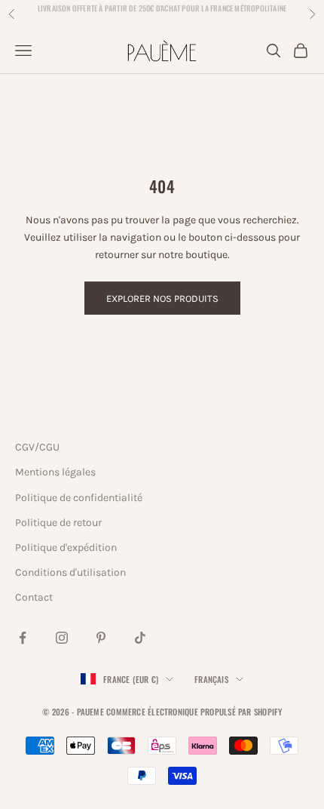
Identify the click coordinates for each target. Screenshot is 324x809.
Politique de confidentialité (78, 497)
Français (211, 679)
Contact (34, 597)
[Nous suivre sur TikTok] (140, 637)
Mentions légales (55, 472)
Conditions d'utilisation (70, 572)
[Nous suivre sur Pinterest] (101, 637)
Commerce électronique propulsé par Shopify (194, 712)
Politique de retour (58, 522)
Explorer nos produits (162, 298)
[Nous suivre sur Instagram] (61, 637)
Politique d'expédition (66, 547)
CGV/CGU (37, 447)
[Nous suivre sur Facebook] (22, 637)
